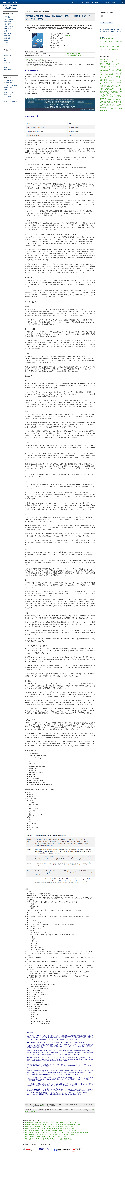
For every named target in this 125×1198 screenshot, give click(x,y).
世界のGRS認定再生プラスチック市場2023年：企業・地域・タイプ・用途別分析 (111, 63)
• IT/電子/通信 (6, 17)
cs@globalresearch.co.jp (106, 38)
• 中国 (4, 60)
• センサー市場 (7, 97)
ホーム (71, 2)
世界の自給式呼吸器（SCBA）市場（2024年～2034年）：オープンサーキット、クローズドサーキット (52, 1122)
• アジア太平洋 (7, 55)
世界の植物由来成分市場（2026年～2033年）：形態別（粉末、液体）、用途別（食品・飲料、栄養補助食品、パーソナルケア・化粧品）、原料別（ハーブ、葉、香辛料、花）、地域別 (111, 104)
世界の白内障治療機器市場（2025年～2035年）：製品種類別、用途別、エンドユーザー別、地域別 (51, 1130)
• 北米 (4, 65)
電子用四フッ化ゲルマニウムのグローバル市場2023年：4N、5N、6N (111, 60)
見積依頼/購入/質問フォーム (75, 53)
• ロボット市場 (7, 94)
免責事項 (43, 1106)
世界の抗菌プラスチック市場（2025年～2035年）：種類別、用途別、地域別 (45, 1137)
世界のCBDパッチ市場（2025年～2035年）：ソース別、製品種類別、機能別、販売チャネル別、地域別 (52, 1124)
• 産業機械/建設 (7, 21)
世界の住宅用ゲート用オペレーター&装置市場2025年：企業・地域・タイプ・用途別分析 (111, 82)
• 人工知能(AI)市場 (8, 80)
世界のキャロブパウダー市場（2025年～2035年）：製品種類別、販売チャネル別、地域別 (49, 1126)
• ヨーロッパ (6, 63)
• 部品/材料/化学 (7, 24)
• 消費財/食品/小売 (8, 19)
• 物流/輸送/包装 (7, 38)
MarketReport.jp (10, 2)
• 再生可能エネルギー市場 (10, 101)
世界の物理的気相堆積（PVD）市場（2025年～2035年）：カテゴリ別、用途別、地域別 (48, 1139)
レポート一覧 (79, 2)
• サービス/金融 (7, 35)
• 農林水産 (5, 40)
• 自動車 (5, 31)
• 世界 (4, 53)
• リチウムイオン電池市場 (10, 85)
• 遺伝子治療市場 (7, 87)
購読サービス (89, 2)
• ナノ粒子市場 (7, 99)
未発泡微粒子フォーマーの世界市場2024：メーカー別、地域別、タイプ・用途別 (110, 86)
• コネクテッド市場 (8, 92)
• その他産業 (6, 42)
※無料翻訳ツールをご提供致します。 (110, 46)
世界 (35, 11)
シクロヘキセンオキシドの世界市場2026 (110, 99)
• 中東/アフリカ (7, 69)
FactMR (46, 11)
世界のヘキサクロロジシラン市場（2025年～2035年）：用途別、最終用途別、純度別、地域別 (50, 1128)
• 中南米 (5, 67)
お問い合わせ (115, 2)
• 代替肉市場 (6, 90)
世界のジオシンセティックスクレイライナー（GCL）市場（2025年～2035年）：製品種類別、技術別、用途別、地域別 (56, 1132)
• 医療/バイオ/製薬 (8, 26)
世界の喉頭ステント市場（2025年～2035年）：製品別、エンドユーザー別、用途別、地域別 (49, 1134)
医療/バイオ (40, 11)
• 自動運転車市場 (7, 83)
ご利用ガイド (98, 2)
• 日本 (4, 58)
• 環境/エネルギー (7, 33)
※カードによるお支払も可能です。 (109, 49)
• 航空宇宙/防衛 (7, 28)
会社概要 (107, 2)
